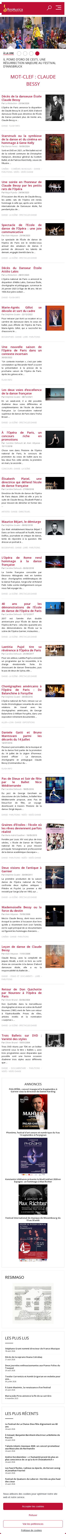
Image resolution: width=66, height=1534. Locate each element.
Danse (5, 125)
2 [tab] (25, 53)
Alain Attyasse (11, 235)
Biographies (8, 337)
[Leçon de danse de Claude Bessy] (54, 956)
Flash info (14, 125)
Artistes (6, 511)
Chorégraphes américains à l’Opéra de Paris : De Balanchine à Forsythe (22, 689)
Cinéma (5, 168)
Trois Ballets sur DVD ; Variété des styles (22, 1037)
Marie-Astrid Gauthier (15, 835)
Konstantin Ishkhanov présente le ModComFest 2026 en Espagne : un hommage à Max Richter (33, 1180)
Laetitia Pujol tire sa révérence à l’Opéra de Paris (22, 648)
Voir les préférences (33, 1524)
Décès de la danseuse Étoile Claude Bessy (22, 98)
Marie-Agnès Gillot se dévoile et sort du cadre (22, 309)
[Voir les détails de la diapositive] (33, 33)
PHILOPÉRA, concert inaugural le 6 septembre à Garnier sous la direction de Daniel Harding (33, 1090)
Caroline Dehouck (14, 443)
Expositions (29, 722)
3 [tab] (31, 53)
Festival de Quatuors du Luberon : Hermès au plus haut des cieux (33, 1480)
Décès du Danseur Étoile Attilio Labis (22, 269)
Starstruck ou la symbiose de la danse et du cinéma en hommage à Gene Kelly (22, 139)
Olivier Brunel (11, 1000)
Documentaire (18, 1068)
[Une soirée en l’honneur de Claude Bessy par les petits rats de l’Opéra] (54, 186)
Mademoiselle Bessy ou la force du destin (22, 909)
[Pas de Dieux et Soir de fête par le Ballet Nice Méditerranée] (54, 790)
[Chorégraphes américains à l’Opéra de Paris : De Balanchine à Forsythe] (54, 690)
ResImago (14, 1277)
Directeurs (24, 511)
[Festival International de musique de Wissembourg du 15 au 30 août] (33, 1242)
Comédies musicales (21, 168)
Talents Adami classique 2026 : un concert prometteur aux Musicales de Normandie (32, 1447)
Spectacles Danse (28, 215)
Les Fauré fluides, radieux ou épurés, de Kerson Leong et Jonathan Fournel (32, 1469)
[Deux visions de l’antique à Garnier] (54, 877)
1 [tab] (19, 53)
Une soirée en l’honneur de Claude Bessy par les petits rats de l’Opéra (22, 185)
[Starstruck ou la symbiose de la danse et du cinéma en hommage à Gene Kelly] (54, 147)
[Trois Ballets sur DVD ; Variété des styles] (54, 1040)
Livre (25, 337)
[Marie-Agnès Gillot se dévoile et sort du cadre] (54, 318)
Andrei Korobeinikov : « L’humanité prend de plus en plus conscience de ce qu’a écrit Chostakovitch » (31, 1458)
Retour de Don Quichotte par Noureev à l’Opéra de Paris (22, 992)
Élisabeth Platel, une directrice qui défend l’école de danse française (22, 482)
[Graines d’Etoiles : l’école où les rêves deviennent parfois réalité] (54, 837)
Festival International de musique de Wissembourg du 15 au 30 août (33, 1219)
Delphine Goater (12, 314)
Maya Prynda (11, 192)
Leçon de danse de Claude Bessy (22, 948)
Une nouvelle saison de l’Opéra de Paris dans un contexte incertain (22, 350)
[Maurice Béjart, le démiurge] (54, 527)
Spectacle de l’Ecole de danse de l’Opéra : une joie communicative (22, 228)
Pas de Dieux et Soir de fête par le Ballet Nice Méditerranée (22, 782)
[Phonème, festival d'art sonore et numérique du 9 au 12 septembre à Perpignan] (33, 1157)
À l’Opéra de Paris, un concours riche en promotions (22, 436)
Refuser (33, 1515)
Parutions (7, 172)
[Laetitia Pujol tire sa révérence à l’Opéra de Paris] (54, 650)
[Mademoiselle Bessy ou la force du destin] (54, 915)
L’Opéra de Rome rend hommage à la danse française (22, 561)
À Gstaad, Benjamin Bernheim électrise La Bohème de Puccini (32, 1436)
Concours (7, 468)
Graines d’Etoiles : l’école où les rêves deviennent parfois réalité (22, 828)
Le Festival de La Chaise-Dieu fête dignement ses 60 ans (31, 1425)
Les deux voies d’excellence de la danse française (22, 391)
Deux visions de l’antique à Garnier (22, 869)
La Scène (13, 215)
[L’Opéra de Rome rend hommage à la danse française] (54, 562)
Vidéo (16, 172)
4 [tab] (37, 53)
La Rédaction (11, 103)
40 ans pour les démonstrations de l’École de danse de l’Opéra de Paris (22, 607)
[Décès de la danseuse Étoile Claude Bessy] (54, 108)
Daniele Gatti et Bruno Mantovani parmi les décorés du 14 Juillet (22, 735)
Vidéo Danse (27, 172)
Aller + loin (7, 722)
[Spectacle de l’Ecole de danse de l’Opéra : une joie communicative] (54, 229)
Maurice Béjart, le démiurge (21, 522)
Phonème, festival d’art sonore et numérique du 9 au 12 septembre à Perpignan (33, 1133)
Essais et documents (21, 976)
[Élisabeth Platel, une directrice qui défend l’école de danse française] (54, 483)
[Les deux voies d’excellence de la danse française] (54, 394)
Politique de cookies (31, 1530)
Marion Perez (11, 146)
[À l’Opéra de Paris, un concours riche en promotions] (54, 439)
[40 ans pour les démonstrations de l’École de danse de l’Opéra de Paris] (54, 608)
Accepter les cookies (33, 1506)
